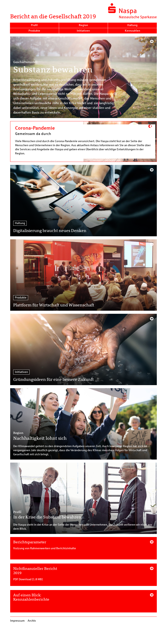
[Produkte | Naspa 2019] (83, 275)
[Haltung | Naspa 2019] (83, 200)
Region (83, 25)
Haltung (132, 25)
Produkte (34, 30)
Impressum (17, 620)
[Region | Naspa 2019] (83, 424)
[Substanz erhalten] (83, 77)
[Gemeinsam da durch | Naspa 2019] (83, 141)
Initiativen (83, 30)
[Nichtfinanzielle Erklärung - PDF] (83, 577)
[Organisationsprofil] (83, 550)
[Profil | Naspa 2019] (83, 498)
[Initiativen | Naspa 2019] (83, 349)
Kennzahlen (132, 30)
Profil (34, 25)
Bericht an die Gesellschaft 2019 (53, 16)
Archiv (32, 620)
